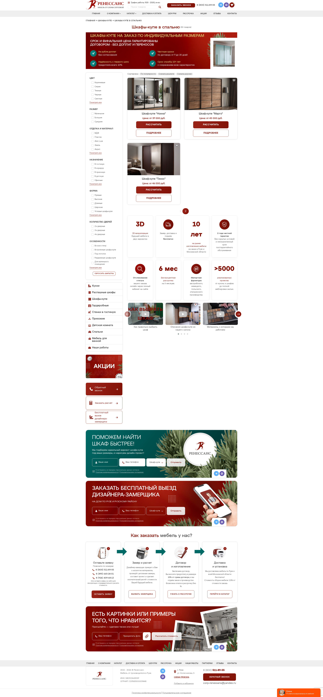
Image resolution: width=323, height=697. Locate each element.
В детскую (99, 176)
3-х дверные (100, 230)
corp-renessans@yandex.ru (219, 683)
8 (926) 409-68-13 (206, 8)
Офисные (99, 180)
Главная (96, 14)
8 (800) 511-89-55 (206, 5)
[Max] (226, 5)
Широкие (99, 207)
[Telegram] (220, 5)
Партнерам (207, 663)
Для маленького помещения (102, 263)
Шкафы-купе (105, 21)
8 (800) (214, 670)
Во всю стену (100, 246)
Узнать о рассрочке (181, 594)
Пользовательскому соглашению (132, 472)
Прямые (98, 195)
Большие (98, 118)
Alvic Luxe (99, 141)
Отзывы (217, 14)
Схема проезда (181, 677)
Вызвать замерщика (142, 594)
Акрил (97, 149)
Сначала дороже (184, 74)
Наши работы (100, 347)
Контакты (232, 14)
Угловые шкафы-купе (104, 211)
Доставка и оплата (151, 14)
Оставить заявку (103, 594)
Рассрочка (188, 14)
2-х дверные (100, 226)
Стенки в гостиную (104, 312)
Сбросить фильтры (104, 273)
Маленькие (99, 114)
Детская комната (102, 325)
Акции (203, 14)
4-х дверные (100, 234)
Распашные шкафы (103, 292)
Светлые (98, 99)
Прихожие (98, 318)
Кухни (95, 286)
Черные (98, 95)
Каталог (131, 14)
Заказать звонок (181, 5)
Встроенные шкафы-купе (105, 250)
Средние (99, 122)
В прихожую (100, 172)
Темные (98, 91)
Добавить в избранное (184, 683)
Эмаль (97, 145)
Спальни (97, 332)
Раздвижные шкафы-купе (105, 258)
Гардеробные (100, 305)
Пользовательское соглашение (176, 693)
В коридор (99, 168)
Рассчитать (154, 125)
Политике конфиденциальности (107, 472)
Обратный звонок (219, 677)
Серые (98, 87)
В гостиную (99, 164)
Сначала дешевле (166, 74)
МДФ (97, 133)
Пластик (98, 137)
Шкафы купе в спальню (128, 21)
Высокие (98, 199)
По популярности (148, 74)
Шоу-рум (172, 14)
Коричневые (100, 82)
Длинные (98, 203)
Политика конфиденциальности (146, 693)
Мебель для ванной (99, 339)
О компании (113, 14)
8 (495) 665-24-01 (205, 2)
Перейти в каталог (220, 594)
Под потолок (100, 254)
